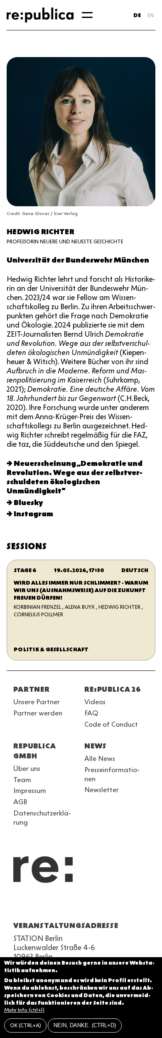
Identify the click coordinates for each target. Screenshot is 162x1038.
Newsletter (101, 789)
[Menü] (87, 15)
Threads (108, 905)
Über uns (26, 768)
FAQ (91, 713)
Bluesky (28, 502)
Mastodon (63, 905)
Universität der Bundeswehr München (78, 260)
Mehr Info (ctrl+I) (24, 1010)
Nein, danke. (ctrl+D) (85, 1025)
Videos (95, 702)
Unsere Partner (36, 702)
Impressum (29, 790)
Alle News (99, 758)
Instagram (33, 513)
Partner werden (37, 713)
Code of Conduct (111, 724)
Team (22, 779)
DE (137, 15)
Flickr (93, 905)
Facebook (123, 905)
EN (150, 15)
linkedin (78, 905)
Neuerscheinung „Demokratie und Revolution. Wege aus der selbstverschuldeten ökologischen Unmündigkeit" (74, 477)
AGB (20, 802)
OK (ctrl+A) (25, 1025)
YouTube (18, 905)
